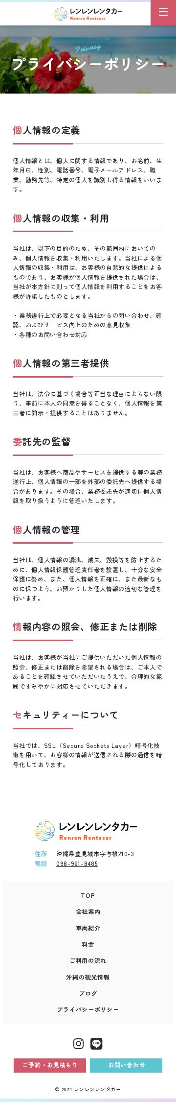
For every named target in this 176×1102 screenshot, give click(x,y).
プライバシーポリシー (88, 1009)
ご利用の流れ (88, 960)
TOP (88, 895)
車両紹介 (88, 928)
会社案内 (88, 911)
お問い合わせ (126, 1064)
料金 (88, 944)
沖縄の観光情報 (88, 977)
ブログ (88, 993)
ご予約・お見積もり (50, 1064)
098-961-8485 (77, 863)
